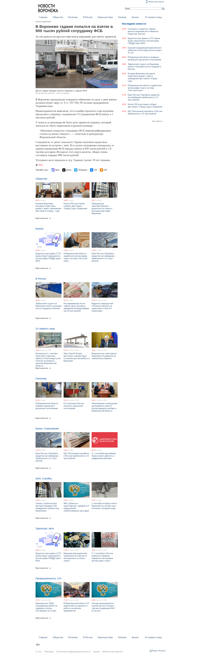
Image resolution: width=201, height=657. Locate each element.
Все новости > (157, 121)
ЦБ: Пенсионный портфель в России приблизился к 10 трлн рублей (76, 455)
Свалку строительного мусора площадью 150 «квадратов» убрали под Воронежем (47, 507)
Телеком (122, 17)
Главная (43, 17)
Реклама (48, 651)
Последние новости (134, 23)
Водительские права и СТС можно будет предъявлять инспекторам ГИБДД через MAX (48, 257)
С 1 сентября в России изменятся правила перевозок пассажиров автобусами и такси (102, 557)
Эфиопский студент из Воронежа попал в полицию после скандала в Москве (49, 306)
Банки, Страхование (47, 428)
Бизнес (135, 17)
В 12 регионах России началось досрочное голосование (74, 405)
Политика (73, 17)
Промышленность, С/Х (48, 578)
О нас (39, 651)
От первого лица (153, 17)
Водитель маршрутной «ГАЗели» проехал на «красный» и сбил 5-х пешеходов (102, 307)
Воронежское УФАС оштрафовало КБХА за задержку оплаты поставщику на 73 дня (46, 607)
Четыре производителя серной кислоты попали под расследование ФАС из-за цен (103, 607)
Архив (96, 651)
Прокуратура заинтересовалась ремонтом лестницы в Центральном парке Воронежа (102, 208)
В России (87, 17)
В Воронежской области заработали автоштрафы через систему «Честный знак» (75, 257)
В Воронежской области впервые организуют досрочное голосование (47, 405)
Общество (58, 17)
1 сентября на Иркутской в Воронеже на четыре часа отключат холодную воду (104, 505)
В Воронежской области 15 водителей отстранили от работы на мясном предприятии (76, 607)
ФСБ (41, 165)
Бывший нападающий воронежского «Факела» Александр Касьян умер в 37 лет (145, 50)
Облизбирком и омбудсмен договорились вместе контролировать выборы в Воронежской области (104, 407)
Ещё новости (42, 218)
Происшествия (105, 17)
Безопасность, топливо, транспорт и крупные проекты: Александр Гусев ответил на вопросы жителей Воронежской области (48, 359)
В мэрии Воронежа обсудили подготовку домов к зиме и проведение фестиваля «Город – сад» (48, 207)
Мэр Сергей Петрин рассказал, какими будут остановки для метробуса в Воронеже (77, 357)
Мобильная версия (156, 2)
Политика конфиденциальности (73, 651)
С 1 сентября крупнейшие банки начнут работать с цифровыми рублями (104, 455)
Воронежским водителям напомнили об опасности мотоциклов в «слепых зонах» (75, 557)
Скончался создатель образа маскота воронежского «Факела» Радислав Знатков (143, 31)
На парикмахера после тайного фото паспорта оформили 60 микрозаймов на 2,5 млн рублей (76, 307)
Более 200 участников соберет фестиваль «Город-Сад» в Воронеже (75, 206)
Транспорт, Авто (45, 528)
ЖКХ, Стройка (44, 478)
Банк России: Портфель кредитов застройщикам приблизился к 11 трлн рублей (103, 257)
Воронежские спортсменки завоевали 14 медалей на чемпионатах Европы (104, 355)
